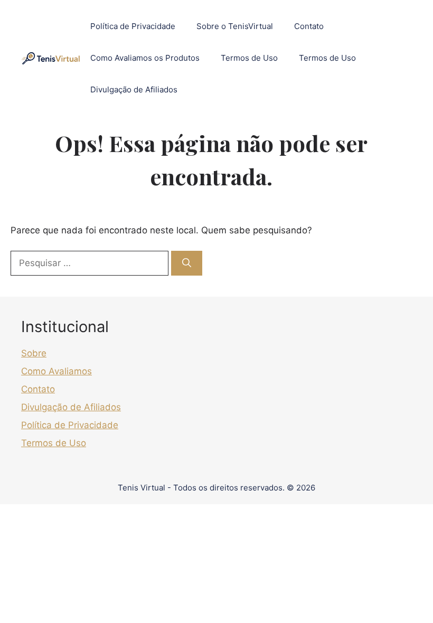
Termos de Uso (249, 58)
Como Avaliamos (56, 371)
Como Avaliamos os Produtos (145, 58)
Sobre (33, 353)
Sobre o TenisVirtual (234, 26)
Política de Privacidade (132, 26)
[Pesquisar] (186, 263)
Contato (309, 26)
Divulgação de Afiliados (133, 89)
